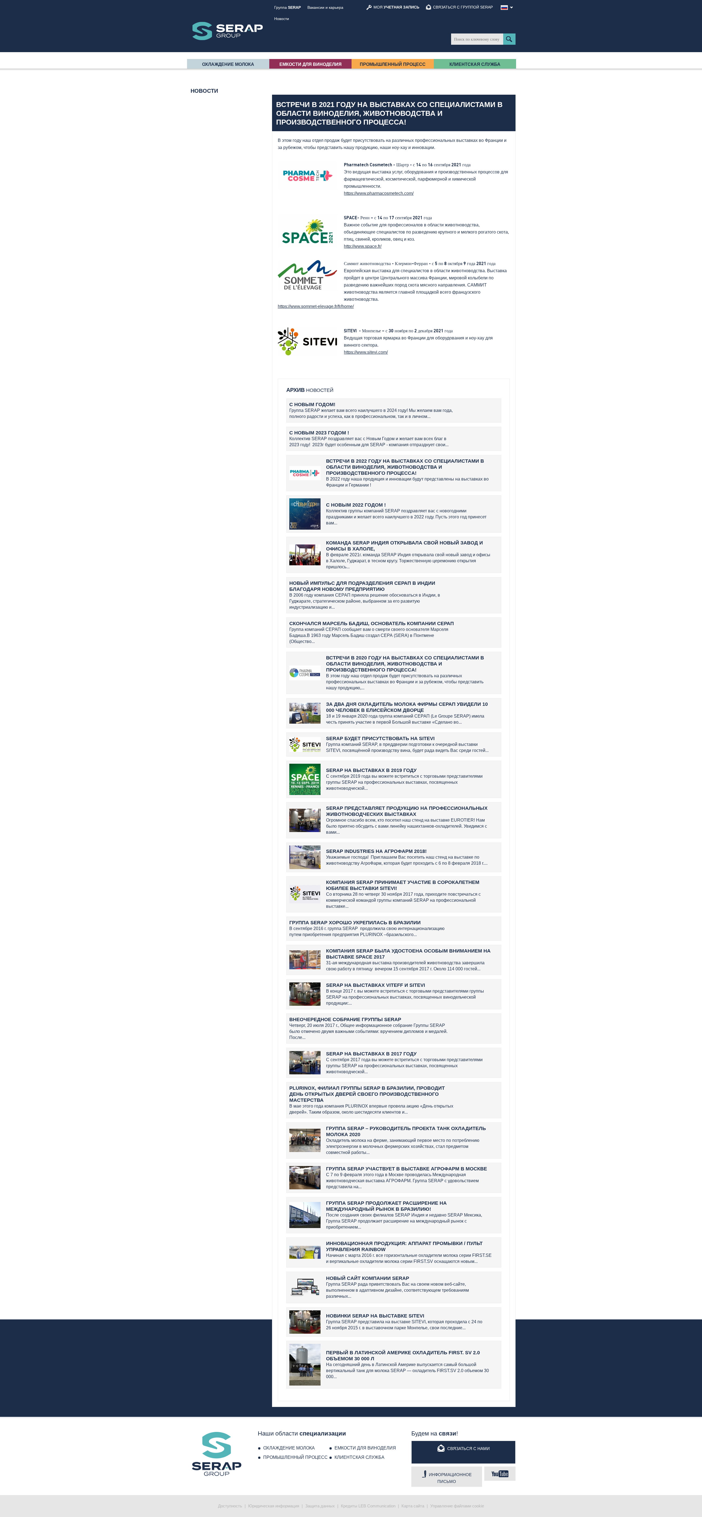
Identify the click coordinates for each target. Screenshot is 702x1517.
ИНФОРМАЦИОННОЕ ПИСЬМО (450, 1478)
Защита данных (320, 1506)
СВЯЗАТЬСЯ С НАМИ (468, 1448)
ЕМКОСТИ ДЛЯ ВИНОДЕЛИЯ (310, 64)
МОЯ (396, 7)
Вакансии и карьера (325, 7)
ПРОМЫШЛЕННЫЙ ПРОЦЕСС (393, 64)
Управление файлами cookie (457, 1506)
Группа (287, 7)
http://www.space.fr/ (362, 246)
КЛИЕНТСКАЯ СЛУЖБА (474, 64)
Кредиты (349, 1506)
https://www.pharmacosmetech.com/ (379, 193)
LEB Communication (376, 1506)
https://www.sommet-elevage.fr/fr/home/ (316, 306)
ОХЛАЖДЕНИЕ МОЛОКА (228, 64)
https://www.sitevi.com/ (366, 352)
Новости (281, 18)
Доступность (230, 1506)
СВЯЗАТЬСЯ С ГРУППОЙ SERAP (463, 7)
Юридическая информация (273, 1506)
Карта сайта (412, 1506)
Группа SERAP (227, 31)
